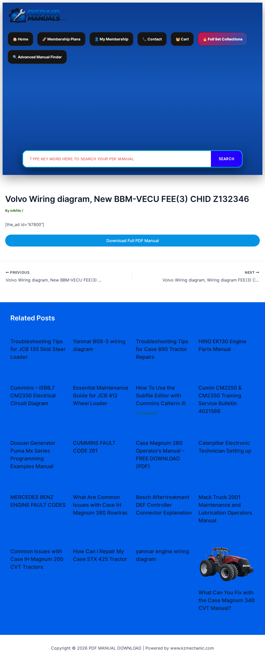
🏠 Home (20, 39)
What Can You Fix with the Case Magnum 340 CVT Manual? (226, 600)
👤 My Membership (111, 39)
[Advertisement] (132, 107)
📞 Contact (152, 39)
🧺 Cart (182, 39)
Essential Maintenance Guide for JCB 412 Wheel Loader (100, 395)
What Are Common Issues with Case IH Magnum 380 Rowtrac (100, 505)
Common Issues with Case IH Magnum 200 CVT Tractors (36, 559)
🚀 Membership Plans (61, 39)
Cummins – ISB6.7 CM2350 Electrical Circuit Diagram (33, 395)
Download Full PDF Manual (132, 240)
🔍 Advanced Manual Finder (37, 57)
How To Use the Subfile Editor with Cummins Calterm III (161, 395)
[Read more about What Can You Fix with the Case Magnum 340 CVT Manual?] (226, 563)
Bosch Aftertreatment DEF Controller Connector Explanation (164, 505)
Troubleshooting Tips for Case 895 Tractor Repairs (162, 349)
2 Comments (146, 413)
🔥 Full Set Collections (222, 39)
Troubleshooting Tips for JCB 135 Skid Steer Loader (38, 349)
